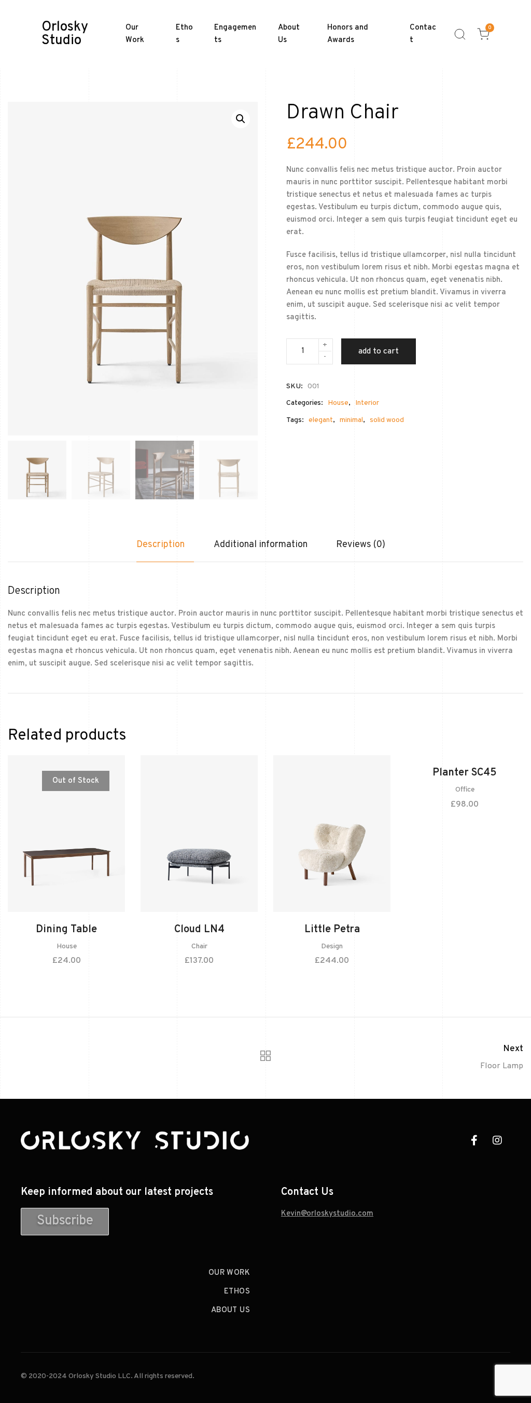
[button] (65, 1221)
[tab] (165, 550)
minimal (351, 420)
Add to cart (378, 351)
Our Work (134, 34)
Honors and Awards (347, 34)
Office (464, 789)
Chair (199, 946)
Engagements (235, 34)
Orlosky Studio (64, 34)
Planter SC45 (464, 773)
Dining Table (66, 929)
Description (160, 545)
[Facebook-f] (474, 1140)
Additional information (261, 545)
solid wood (387, 420)
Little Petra (332, 929)
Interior (367, 403)
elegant (321, 420)
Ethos (184, 34)
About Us (289, 34)
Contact (423, 34)
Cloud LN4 (199, 929)
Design (332, 946)
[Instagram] (497, 1140)
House (338, 403)
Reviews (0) (360, 545)
